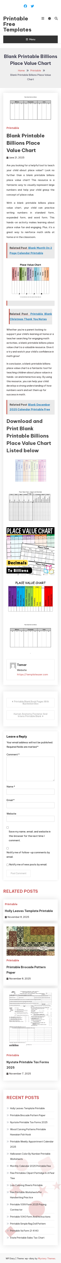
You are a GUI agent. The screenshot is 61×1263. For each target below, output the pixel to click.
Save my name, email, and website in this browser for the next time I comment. (30, 836)
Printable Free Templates (17, 24)
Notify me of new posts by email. (28, 864)
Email (10, 800)
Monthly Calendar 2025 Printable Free (30, 1166)
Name (11, 786)
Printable (13, 128)
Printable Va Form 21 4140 (24, 1230)
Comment (13, 754)
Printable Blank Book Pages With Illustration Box (31, 702)
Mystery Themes (46, 1258)
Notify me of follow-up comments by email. (28, 854)
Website (11, 813)
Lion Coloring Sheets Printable (26, 1185)
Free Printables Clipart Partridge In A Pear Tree (32, 1176)
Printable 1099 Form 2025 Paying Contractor (28, 1207)
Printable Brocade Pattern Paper (27, 1115)
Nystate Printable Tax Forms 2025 (28, 1122)
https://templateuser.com (32, 674)
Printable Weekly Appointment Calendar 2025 (32, 1144)
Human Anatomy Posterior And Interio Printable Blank (30, 715)
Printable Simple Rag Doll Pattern (28, 1223)
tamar (22, 665)
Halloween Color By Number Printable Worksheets (30, 1156)
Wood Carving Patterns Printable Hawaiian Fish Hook (28, 1132)
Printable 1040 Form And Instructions (30, 1216)
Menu (32, 39)
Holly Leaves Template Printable (29, 911)
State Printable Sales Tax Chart (27, 1237)
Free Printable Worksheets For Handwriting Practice (26, 1195)
